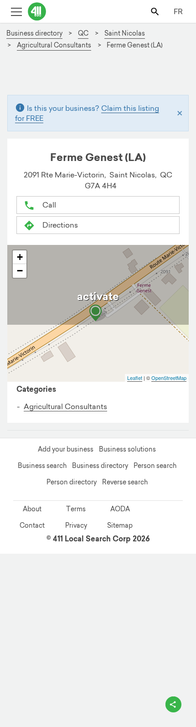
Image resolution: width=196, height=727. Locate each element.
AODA (120, 509)
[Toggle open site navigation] (16, 11)
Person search (155, 466)
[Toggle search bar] (156, 11)
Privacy (76, 525)
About (32, 509)
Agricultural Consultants (65, 406)
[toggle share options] (173, 704)
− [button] (20, 270)
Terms (76, 509)
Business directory (100, 466)
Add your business (65, 449)
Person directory (71, 482)
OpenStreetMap (168, 377)
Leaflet (134, 377)
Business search (42, 466)
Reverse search (125, 482)
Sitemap (120, 525)
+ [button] (20, 257)
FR (178, 11)
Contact (32, 525)
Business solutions (127, 449)
